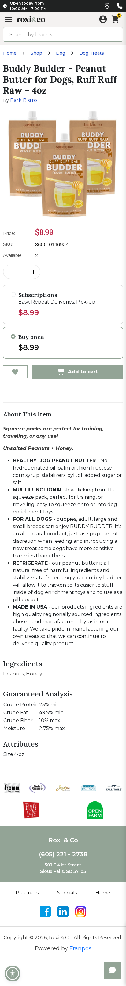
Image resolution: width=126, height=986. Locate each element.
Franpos (80, 948)
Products (27, 893)
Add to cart (83, 372)
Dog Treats (91, 53)
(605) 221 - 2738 (63, 854)
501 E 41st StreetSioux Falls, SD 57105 (63, 868)
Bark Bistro (23, 100)
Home (10, 53)
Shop (36, 53)
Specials (67, 893)
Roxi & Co (63, 840)
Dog (60, 53)
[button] (12, 973)
